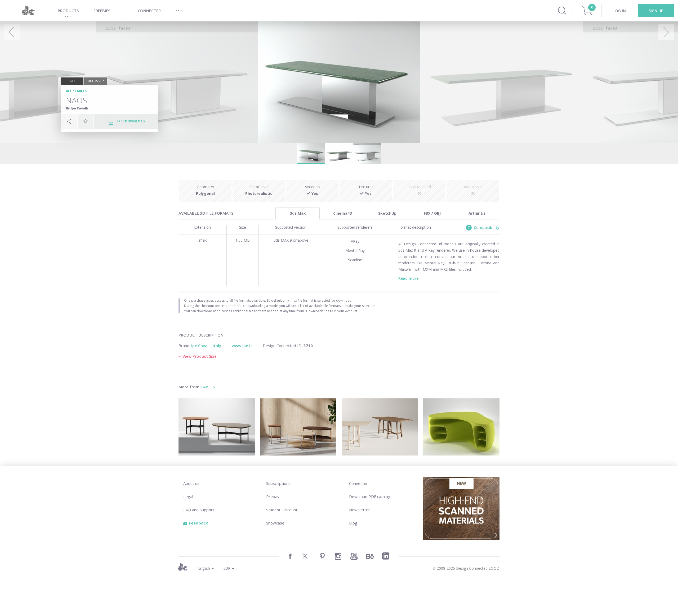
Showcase (275, 523)
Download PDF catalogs (370, 496)
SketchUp (387, 213)
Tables (81, 91)
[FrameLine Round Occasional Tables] (298, 426)
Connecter (358, 483)
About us (191, 483)
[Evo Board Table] (380, 426)
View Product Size (199, 356)
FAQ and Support (198, 509)
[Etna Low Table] (217, 426)
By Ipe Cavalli (77, 108)
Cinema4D (342, 213)
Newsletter (359, 509)
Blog (353, 523)
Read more (408, 278)
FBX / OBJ (432, 213)
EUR (226, 568)
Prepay (272, 496)
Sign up (656, 10)
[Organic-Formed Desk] (461, 426)
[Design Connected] (28, 10)
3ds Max (298, 213)
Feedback (198, 523)
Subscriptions (278, 483)
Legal (188, 496)
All (69, 91)
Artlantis (477, 213)
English (204, 568)
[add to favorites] (85, 121)
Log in (619, 10)
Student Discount (281, 509)
